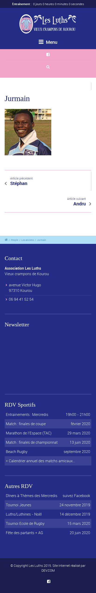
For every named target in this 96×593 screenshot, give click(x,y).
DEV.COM (48, 570)
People (14, 240)
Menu (51, 42)
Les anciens (27, 240)
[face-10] (28, 133)
